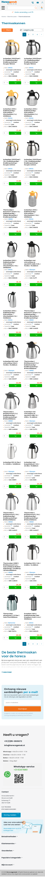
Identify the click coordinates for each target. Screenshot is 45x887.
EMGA (10, 68)
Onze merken (7, 851)
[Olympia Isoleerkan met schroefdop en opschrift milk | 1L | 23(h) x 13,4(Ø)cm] (33, 400)
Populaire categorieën (11, 858)
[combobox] (32, 29)
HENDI (10, 219)
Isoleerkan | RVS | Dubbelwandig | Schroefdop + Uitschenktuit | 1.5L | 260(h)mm (31, 213)
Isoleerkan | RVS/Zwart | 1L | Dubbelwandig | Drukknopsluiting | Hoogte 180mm (32, 61)
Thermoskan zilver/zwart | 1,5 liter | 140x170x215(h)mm (11, 615)
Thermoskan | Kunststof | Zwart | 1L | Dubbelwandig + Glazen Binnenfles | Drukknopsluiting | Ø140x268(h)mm (11, 213)
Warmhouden (12, 16)
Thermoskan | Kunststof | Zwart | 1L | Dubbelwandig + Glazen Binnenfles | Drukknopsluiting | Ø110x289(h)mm (32, 314)
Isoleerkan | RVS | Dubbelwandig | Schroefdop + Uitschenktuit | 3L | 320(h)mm (10, 314)
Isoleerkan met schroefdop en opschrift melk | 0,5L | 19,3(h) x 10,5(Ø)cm (32, 263)
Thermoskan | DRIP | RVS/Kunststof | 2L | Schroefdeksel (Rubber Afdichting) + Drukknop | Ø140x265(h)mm (12, 566)
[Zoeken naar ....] (35, 8)
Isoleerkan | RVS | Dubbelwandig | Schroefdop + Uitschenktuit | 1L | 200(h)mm (10, 112)
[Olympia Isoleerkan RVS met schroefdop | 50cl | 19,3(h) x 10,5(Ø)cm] (12, 350)
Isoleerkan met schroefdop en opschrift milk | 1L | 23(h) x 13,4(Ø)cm (31, 414)
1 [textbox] (4, 82)
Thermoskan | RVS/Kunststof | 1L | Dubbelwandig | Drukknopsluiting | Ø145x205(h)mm (31, 365)
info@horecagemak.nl (14, 745)
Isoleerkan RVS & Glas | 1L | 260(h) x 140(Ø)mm (12, 463)
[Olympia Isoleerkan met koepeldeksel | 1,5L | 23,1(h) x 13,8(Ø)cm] (33, 451)
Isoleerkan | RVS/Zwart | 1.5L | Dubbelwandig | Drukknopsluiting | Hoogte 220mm (32, 162)
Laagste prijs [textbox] (28, 30)
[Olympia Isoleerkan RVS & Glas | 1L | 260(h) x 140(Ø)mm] (12, 451)
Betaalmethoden (9, 836)
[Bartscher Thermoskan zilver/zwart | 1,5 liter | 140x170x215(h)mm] (12, 602)
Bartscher (11, 623)
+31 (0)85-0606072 (13, 741)
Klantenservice (8, 843)
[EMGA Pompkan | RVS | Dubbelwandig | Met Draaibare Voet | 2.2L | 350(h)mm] (33, 602)
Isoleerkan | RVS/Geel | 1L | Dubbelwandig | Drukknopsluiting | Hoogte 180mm (11, 61)
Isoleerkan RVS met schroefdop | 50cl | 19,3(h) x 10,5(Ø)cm (10, 363)
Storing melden (11, 814)
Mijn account (7, 865)
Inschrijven (22, 709)
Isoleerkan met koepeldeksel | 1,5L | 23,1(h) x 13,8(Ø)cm (31, 464)
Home (4, 16)
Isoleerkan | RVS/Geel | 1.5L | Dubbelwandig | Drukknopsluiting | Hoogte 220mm (11, 162)
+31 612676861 (21, 769)
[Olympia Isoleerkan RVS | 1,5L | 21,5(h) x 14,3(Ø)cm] (33, 552)
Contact (5, 792)
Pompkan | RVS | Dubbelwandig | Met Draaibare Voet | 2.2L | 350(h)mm (32, 616)
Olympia (32, 269)
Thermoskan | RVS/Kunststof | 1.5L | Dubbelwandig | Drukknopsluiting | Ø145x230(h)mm (11, 516)
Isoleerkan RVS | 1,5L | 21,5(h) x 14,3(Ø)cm (32, 564)
